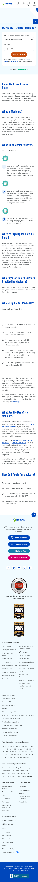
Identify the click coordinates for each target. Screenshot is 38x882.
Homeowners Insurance (9, 675)
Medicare (16, 440)
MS (10, 752)
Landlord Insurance (8, 698)
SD (26, 755)
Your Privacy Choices (9, 852)
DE (26, 746)
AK (3, 746)
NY (6, 755)
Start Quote (19, 54)
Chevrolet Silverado (8, 768)
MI (33, 749)
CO (17, 746)
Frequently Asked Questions (24, 798)
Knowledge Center (9, 816)
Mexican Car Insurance (26, 680)
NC (16, 752)
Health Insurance (24, 655)
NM (32, 752)
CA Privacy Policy (7, 842)
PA (18, 755)
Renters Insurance (8, 679)
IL (10, 749)
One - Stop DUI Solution (9, 735)
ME (30, 749)
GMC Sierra (15, 771)
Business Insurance (8, 695)
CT (20, 746)
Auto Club (5, 708)
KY (18, 749)
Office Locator (7, 824)
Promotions (5, 802)
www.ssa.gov (16, 401)
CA (14, 746)
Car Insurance (6, 646)
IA (5, 749)
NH (26, 752)
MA (24, 749)
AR (8, 746)
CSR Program (6, 799)
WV (18, 757)
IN (12, 749)
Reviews (21, 793)
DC (23, 746)
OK (12, 755)
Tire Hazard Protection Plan (11, 719)
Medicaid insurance (19, 443)
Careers (4, 795)
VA (6, 757)
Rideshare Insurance (8, 705)
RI (21, 755)
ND (20, 752)
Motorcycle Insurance (9, 650)
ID (7, 749)
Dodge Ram (19, 768)
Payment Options (24, 790)
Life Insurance (23, 652)
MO (6, 752)
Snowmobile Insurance (9, 665)
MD (27, 749)
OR (15, 755)
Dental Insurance (24, 659)
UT (3, 757)
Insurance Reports (9, 820)
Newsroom (5, 810)
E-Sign (4, 845)
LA (21, 749)
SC (23, 755)
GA (32, 746)
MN (3, 752)
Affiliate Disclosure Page (20, 870)
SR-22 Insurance (7, 669)
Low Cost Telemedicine (26, 662)
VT (8, 757)
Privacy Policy (6, 835)
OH (9, 755)
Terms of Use (14, 61)
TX (32, 755)
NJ (28, 752)
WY (21, 757)
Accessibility (23, 802)
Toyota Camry (6, 776)
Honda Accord (24, 771)
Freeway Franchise (8, 792)
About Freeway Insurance (7, 787)
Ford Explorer (28, 768)
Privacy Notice (6, 839)
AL (5, 746)
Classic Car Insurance (9, 672)
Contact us (22, 787)
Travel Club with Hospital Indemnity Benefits (25, 686)
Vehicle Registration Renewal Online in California (18, 715)
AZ (11, 746)
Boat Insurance (7, 659)
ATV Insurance (6, 662)
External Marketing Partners (11, 849)
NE (23, 752)
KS (15, 749)
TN (29, 755)
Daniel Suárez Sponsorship (6, 806)
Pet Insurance (23, 665)
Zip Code (7, 44)
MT (13, 752)
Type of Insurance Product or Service (16, 36)
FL (29, 746)
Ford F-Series (6, 771)
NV (3, 755)
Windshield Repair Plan (9, 712)
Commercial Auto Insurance (11, 702)
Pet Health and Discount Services (12, 725)
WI (14, 757)
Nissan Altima (15, 773)
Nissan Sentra (25, 773)
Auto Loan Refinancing (9, 729)
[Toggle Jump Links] (35, 21)
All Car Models (27, 776)
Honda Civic (6, 773)
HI (2, 749)
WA (11, 757)
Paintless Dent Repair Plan (10, 722)
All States (26, 757)
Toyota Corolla (16, 776)
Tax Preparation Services (10, 732)
